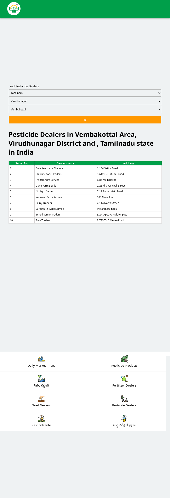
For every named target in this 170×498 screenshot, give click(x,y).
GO (85, 120)
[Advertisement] (85, 50)
